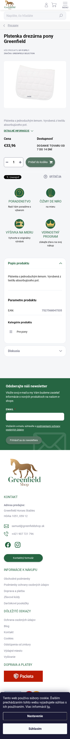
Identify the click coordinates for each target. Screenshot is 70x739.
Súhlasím (35, 729)
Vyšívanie (9, 656)
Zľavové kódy (12, 597)
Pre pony (22, 331)
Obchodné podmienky (17, 578)
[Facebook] (7, 544)
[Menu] (65, 5)
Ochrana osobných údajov (20, 619)
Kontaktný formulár (23, 558)
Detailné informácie (16, 130)
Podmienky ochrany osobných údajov (26, 584)
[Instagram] (17, 544)
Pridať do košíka (38, 162)
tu (48, 707)
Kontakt (9, 632)
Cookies (8, 638)
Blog (6, 626)
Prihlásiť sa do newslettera (24, 440)
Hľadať (61, 15)
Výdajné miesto (13, 650)
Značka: (19, 53)
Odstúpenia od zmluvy (17, 644)
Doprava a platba (14, 591)
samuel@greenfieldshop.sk (28, 526)
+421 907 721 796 (23, 533)
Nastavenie (35, 716)
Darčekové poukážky (16, 603)
